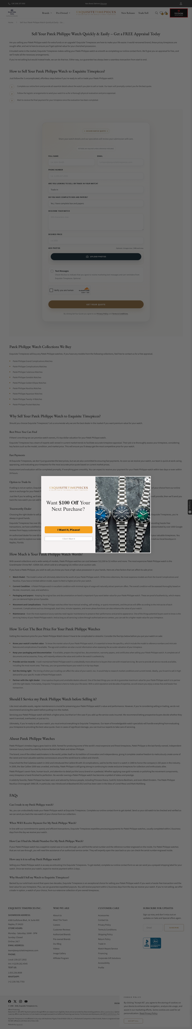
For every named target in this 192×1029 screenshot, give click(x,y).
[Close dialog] (147, 479)
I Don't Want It (68, 539)
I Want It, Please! (68, 530)
